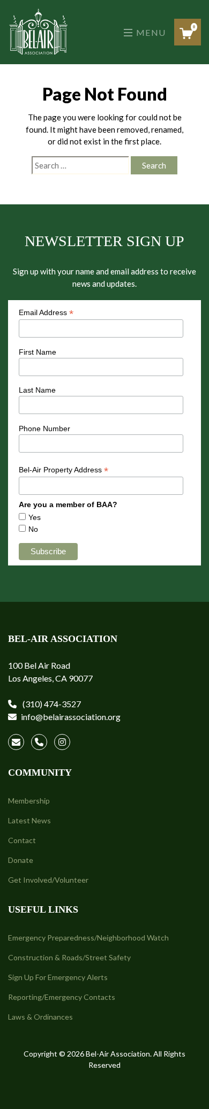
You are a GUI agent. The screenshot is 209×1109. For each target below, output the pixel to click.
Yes (34, 517)
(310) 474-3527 (51, 704)
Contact (22, 840)
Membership (29, 800)
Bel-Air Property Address (63, 470)
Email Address (46, 313)
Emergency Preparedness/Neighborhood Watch (88, 937)
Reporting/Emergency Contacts (61, 996)
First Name (37, 352)
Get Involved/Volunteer (48, 879)
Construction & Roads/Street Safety (69, 957)
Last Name (37, 390)
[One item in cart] (186, 33)
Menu (149, 32)
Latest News (29, 820)
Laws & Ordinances (40, 1016)
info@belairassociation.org (71, 717)
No (33, 529)
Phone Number (44, 428)
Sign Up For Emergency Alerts (58, 977)
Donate (20, 860)
